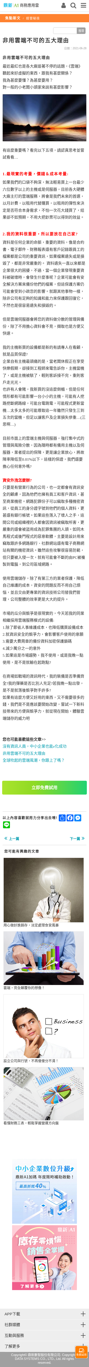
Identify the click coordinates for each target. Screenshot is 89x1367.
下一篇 (75, 839)
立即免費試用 (44, 787)
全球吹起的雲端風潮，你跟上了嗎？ (34, 760)
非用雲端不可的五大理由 (24, 753)
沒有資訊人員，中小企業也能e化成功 (35, 746)
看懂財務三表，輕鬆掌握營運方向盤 (31, 1123)
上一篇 (14, 839)
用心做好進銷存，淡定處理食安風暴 (31, 925)
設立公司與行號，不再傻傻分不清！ (31, 1061)
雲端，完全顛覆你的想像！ (24, 988)
